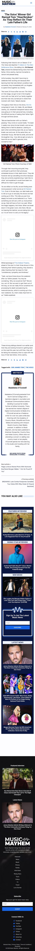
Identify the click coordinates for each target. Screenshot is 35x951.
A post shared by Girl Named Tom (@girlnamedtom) (17, 257)
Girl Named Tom (17, 367)
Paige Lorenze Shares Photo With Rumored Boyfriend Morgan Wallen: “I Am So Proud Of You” (16, 469)
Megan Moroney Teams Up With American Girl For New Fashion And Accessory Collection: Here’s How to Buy (17, 729)
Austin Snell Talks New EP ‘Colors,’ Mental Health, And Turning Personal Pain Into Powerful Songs (17, 567)
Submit (17, 909)
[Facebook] (8, 32)
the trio (28, 105)
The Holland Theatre (22, 263)
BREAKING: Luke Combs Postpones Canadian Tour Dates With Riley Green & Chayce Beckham (18, 484)
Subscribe (17, 627)
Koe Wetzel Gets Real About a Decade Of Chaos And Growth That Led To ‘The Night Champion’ (17, 793)
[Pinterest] (23, 32)
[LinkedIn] (17, 32)
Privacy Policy (16, 944)
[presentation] (17, 523)
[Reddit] (20, 32)
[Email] (25, 32)
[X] (11, 32)
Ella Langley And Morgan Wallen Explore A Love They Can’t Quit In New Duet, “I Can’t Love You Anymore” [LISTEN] (17, 600)
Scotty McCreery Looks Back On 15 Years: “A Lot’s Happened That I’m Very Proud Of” (17, 535)
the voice (29, 367)
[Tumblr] (14, 32)
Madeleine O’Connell (17, 388)
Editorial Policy (7, 944)
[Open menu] (31, 2)
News (3, 10)
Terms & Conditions (26, 944)
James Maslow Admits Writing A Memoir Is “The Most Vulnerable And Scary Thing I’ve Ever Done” (17, 668)
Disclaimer (17, 946)
